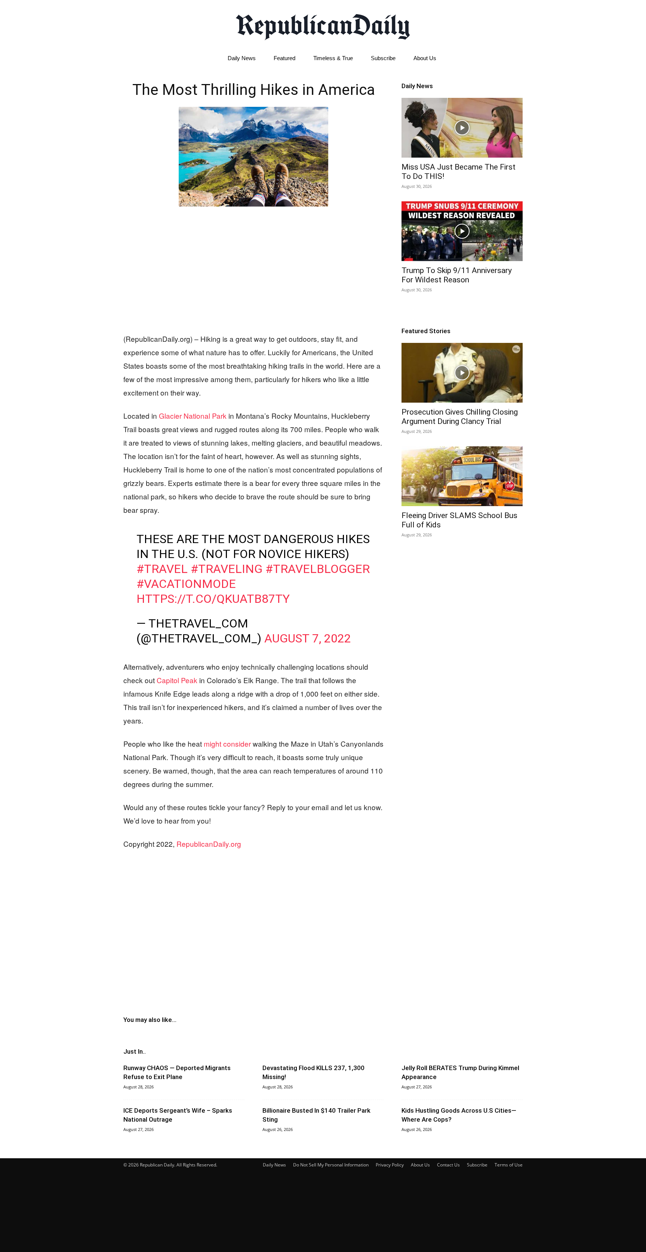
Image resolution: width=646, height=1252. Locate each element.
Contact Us (448, 1165)
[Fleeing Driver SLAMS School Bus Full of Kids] (462, 476)
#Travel (162, 569)
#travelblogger (317, 569)
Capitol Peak (177, 680)
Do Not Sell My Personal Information (331, 1165)
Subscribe (383, 58)
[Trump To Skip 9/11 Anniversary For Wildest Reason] (462, 231)
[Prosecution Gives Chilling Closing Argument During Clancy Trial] (462, 373)
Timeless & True (333, 58)
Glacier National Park (193, 415)
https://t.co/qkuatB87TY (213, 599)
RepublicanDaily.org (208, 844)
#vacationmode (186, 584)
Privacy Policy (390, 1165)
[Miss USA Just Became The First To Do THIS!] (462, 128)
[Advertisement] (253, 268)
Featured (284, 58)
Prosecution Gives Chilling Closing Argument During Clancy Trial (460, 416)
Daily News (242, 58)
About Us (424, 58)
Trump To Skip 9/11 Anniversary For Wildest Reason (457, 275)
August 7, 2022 (307, 638)
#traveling (226, 569)
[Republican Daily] (323, 25)
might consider (227, 743)
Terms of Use (509, 1165)
